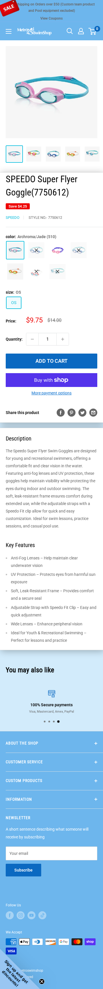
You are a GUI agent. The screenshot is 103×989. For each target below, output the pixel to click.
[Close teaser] (42, 981)
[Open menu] (8, 31)
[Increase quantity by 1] (63, 339)
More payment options (51, 393)
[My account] (81, 31)
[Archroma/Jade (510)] (15, 250)
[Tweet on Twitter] (82, 412)
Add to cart (51, 361)
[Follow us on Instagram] (21, 915)
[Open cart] (92, 31)
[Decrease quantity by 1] (32, 339)
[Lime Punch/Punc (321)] (36, 250)
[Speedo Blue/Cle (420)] (79, 250)
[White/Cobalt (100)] (57, 271)
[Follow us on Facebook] (10, 915)
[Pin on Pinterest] (72, 412)
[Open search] (70, 31)
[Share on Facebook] (61, 412)
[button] (20, 969)
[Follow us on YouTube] (31, 915)
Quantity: (14, 339)
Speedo (12, 217)
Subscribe (23, 870)
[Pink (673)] (57, 250)
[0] (92, 31)
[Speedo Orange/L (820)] (15, 271)
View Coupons (51, 18)
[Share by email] (93, 412)
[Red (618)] (36, 271)
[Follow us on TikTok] (42, 915)
